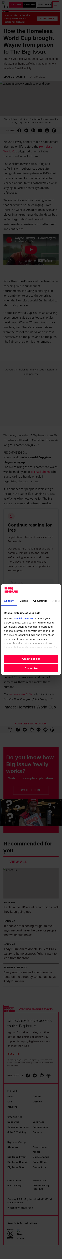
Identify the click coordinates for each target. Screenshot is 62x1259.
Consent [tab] (9, 600)
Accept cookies (31, 658)
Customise (31, 668)
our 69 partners (24, 618)
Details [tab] (23, 600)
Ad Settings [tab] (40, 600)
